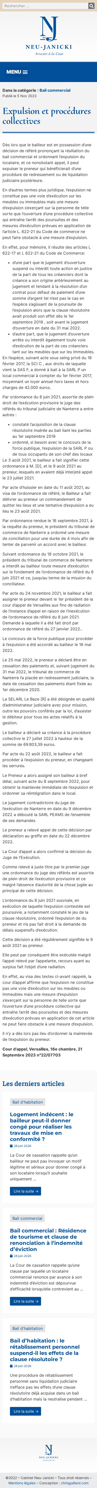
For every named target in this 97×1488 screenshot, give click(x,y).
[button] (17, 72)
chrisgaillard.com (75, 1483)
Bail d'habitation (27, 1102)
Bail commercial (55, 90)
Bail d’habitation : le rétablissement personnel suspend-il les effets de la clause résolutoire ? (45, 1350)
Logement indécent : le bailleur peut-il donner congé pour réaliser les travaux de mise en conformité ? (41, 1126)
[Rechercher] (91, 6)
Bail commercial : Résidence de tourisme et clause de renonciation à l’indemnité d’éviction (48, 1240)
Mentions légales (22, 1483)
